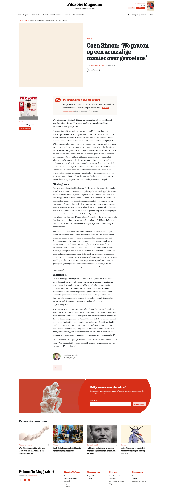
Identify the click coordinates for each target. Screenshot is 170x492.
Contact (143, 15)
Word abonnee (141, 8)
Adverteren (112, 479)
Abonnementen (69, 476)
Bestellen (131, 8)
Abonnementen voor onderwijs (70, 480)
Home (21, 20)
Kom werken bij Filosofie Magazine (117, 482)
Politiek (27, 20)
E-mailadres (93, 400)
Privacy (134, 479)
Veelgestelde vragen (93, 476)
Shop (151, 15)
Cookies (134, 476)
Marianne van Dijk (98, 65)
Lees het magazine (25, 129)
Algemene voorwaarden (139, 481)
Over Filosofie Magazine (117, 476)
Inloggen (67, 486)
